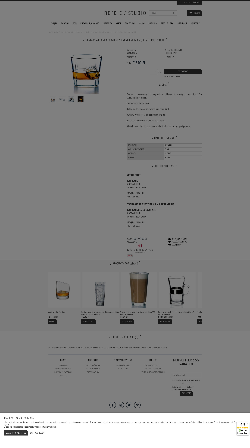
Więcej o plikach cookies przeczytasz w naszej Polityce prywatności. (30, 427)
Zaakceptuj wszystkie (16, 433)
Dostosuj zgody (37, 433)
